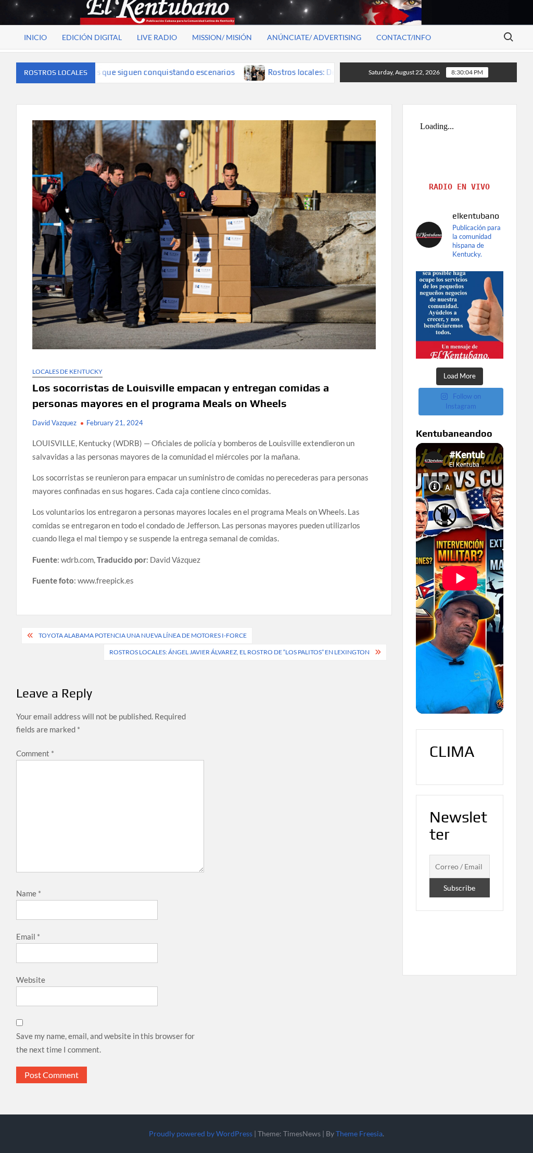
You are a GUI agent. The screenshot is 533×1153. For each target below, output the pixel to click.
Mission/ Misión (222, 37)
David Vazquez (54, 423)
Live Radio (157, 37)
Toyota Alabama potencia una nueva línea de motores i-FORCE (143, 635)
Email (28, 936)
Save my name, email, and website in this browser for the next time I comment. (105, 1042)
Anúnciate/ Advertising (314, 37)
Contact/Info (403, 37)
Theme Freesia (359, 1133)
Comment (35, 753)
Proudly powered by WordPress (200, 1133)
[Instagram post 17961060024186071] (460, 315)
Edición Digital (92, 37)
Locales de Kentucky (67, 371)
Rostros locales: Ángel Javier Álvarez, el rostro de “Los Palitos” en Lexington (239, 652)
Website (30, 979)
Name (28, 893)
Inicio (35, 37)
